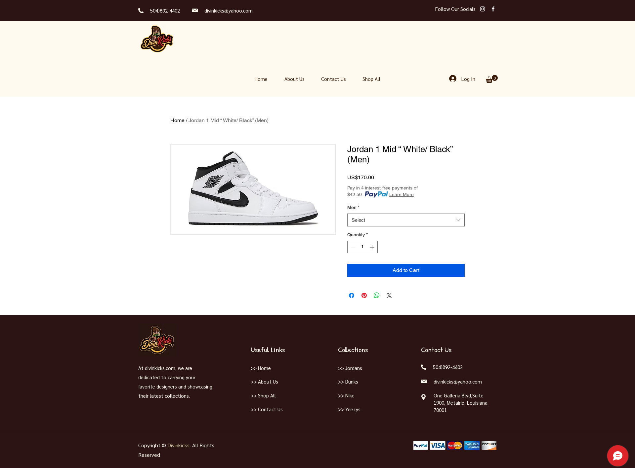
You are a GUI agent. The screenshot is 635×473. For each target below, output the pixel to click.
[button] (492, 79)
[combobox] (406, 220)
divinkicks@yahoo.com (228, 10)
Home (177, 120)
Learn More (401, 194)
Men (353, 207)
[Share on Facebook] (352, 295)
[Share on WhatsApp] (377, 295)
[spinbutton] (362, 247)
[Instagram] (482, 9)
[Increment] (372, 247)
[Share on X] (389, 295)
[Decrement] (352, 247)
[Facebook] (493, 9)
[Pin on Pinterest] (364, 295)
